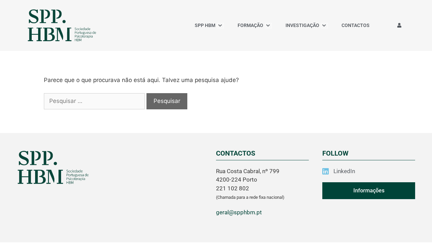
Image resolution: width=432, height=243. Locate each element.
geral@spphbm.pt (239, 212)
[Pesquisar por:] (95, 101)
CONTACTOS (356, 25)
